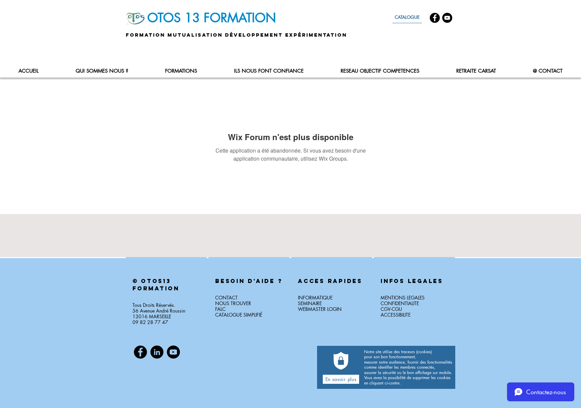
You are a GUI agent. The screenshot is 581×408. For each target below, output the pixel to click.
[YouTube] (447, 18)
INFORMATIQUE (315, 297)
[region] (166, 301)
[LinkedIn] (156, 352)
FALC (220, 309)
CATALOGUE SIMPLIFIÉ (238, 315)
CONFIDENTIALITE (400, 303)
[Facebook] (435, 18)
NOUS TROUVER (233, 303)
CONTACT (226, 297)
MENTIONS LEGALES (403, 297)
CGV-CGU (391, 309)
